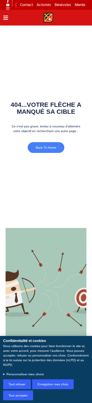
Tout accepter (18, 395)
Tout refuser (16, 384)
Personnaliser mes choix (25, 374)
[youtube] (7, 4)
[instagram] (7, 8)
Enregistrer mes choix (53, 384)
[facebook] (7, 1)
